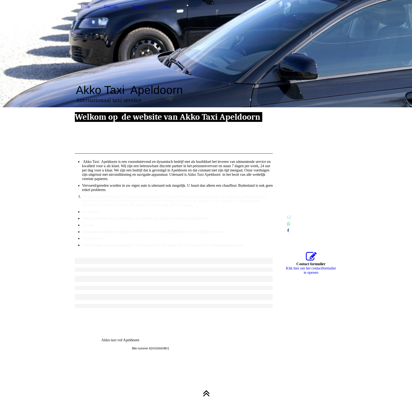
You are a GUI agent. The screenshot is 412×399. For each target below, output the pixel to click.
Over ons (111, 6)
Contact (164, 6)
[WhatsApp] (288, 224)
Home (85, 6)
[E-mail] (289, 217)
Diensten (138, 6)
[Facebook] (288, 230)
